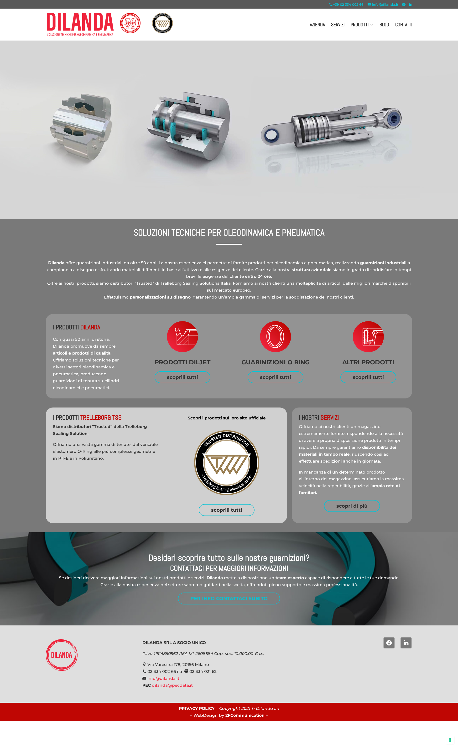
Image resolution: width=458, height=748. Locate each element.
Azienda (317, 25)
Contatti (403, 25)
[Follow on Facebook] (389, 643)
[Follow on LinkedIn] (406, 643)
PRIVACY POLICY (196, 708)
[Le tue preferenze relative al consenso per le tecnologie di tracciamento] (450, 740)
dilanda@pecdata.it (172, 685)
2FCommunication (245, 715)
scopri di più (352, 506)
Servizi (337, 25)
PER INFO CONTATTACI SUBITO (229, 598)
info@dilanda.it (163, 678)
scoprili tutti (182, 377)
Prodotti (360, 25)
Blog (384, 25)
